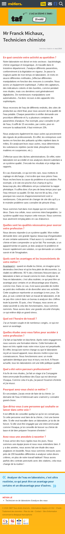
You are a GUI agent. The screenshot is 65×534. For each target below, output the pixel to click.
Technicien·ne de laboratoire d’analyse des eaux (27, 500)
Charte (59, 508)
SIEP (11, 508)
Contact (38, 511)
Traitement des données (12, 511)
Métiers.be (15, 3)
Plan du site (28, 511)
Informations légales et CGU (42, 508)
